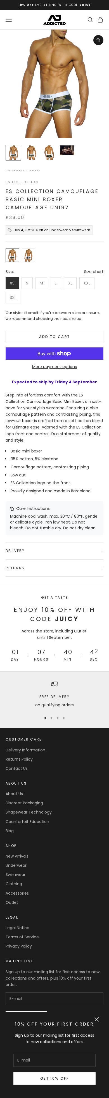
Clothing (14, 884)
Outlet (12, 902)
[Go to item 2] (31, 152)
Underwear (15, 170)
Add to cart (54, 336)
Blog (10, 831)
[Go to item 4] (67, 150)
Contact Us (17, 768)
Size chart (93, 271)
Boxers (35, 170)
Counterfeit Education (27, 821)
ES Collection (22, 182)
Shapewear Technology (29, 812)
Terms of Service (22, 937)
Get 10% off (54, 1078)
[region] (54, 694)
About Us (14, 794)
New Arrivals (17, 856)
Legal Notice (17, 928)
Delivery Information (25, 750)
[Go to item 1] (13, 152)
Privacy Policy (19, 946)
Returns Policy (19, 759)
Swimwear (15, 874)
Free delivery (54, 696)
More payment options (54, 366)
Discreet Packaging (24, 803)
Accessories (17, 893)
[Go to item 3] (49, 152)
